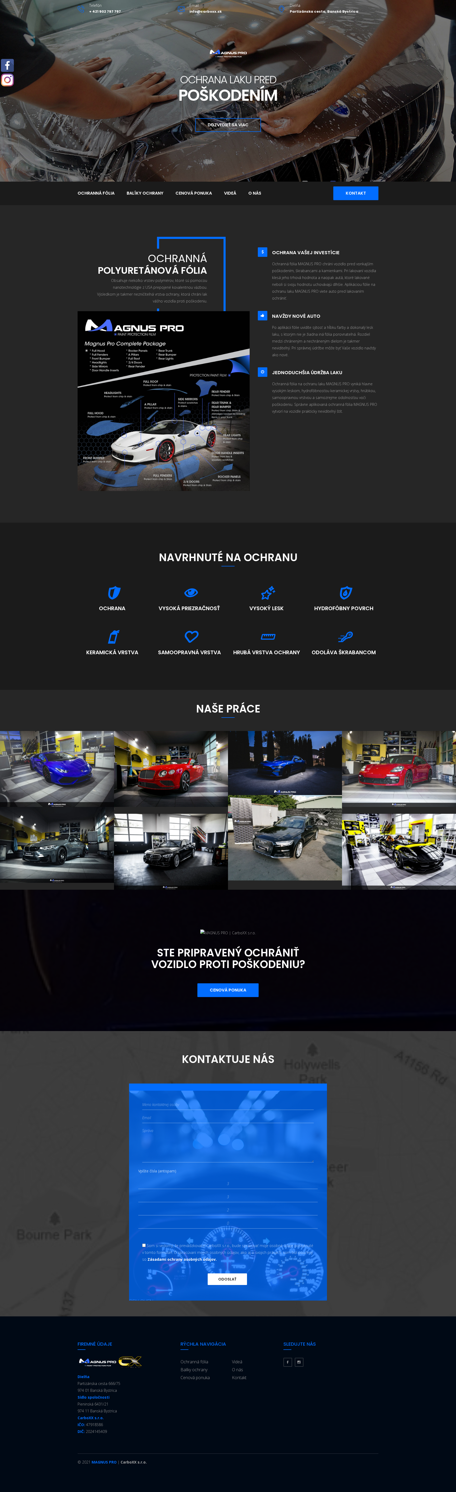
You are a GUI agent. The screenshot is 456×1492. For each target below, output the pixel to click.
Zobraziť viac (57, 769)
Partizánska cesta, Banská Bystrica (324, 11)
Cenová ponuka (193, 193)
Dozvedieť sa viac (228, 125)
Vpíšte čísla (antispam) (157, 1170)
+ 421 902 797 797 (105, 11)
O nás (254, 193)
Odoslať (227, 1279)
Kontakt (356, 193)
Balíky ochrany (145, 193)
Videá (230, 193)
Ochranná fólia (96, 193)
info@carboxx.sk (205, 11)
